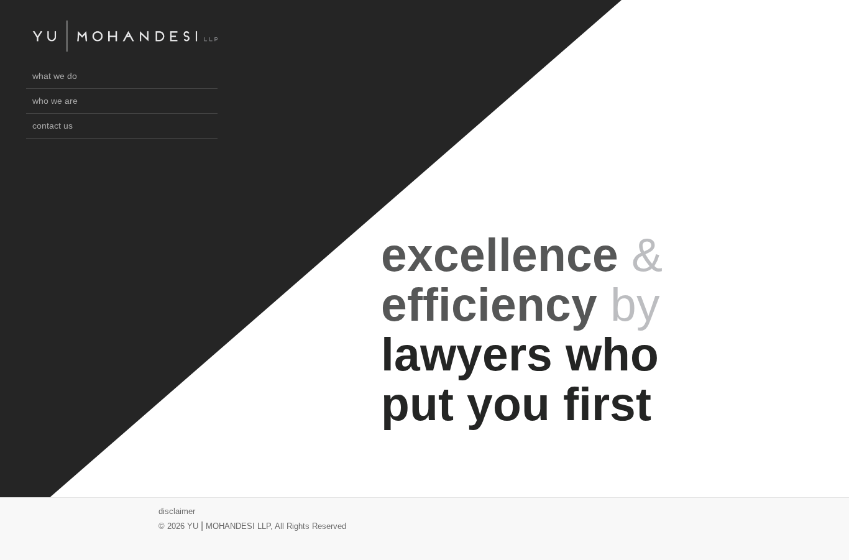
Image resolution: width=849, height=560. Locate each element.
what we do (54, 76)
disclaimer (176, 511)
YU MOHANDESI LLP (228, 526)
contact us (52, 126)
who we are (55, 101)
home (125, 36)
